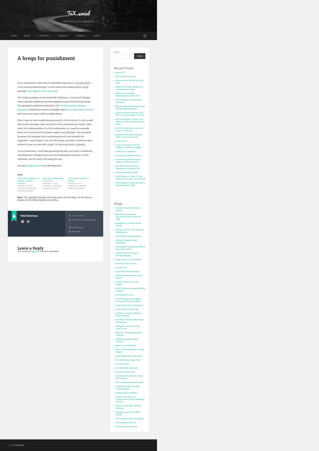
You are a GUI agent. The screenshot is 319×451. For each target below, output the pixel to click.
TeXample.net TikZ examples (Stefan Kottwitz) (128, 387)
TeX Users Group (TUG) (125, 372)
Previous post (77, 227)
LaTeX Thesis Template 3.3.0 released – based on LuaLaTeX (28, 180)
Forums (80, 36)
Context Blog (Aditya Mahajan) (128, 236)
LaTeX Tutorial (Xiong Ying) (127, 309)
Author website (28, 221)
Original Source (34, 165)
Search (117, 52)
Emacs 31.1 (120, 72)
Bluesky (62, 36)
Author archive (22, 221)
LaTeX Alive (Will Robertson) (83, 220)
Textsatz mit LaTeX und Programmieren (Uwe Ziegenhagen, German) (130, 399)
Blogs (27, 36)
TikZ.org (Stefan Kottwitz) (126, 427)
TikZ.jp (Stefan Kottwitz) (126, 423)
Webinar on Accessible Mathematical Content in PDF (128, 94)
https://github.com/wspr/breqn (42, 91)
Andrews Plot (121, 141)
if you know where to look (79, 109)
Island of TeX (121, 267)
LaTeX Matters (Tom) (124, 295)
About (97, 36)
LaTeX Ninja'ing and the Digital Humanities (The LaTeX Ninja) (128, 300)
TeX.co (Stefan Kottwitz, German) (129, 382)
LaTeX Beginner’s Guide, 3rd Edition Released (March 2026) (130, 184)
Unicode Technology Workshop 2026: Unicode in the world (129, 136)
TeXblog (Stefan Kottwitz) (126, 393)
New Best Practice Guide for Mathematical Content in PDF (128, 167)
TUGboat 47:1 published (126, 151)
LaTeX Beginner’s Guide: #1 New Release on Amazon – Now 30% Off (130, 177)
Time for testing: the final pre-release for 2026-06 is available (129, 146)
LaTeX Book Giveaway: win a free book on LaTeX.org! (129, 129)
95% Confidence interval (126, 76)
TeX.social (78, 13)
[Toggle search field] (145, 36)
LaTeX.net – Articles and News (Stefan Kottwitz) (128, 314)
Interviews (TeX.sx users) (126, 263)
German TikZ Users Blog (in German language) (127, 254)
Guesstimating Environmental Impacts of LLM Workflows (128, 160)
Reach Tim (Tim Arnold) (126, 345)
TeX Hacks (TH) (122, 364)
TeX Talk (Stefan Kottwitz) (126, 368)
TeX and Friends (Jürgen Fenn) (128, 360)
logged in (34, 251)
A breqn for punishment (46, 58)
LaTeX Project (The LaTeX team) (129, 305)
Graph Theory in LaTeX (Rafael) (128, 259)
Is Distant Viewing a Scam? (127, 172)
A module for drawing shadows (129, 155)
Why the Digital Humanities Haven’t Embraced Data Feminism (130, 107)
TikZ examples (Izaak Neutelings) (130, 419)
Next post (76, 231)
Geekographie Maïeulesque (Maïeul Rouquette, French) (130, 248)
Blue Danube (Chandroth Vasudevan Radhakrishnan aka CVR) (128, 217)
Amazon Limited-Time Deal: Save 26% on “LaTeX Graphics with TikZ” (130, 114)
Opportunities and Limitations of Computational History (129, 88)
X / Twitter (43, 36)
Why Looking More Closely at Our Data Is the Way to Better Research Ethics (130, 121)
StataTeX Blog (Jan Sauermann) (129, 356)
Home (14, 36)
